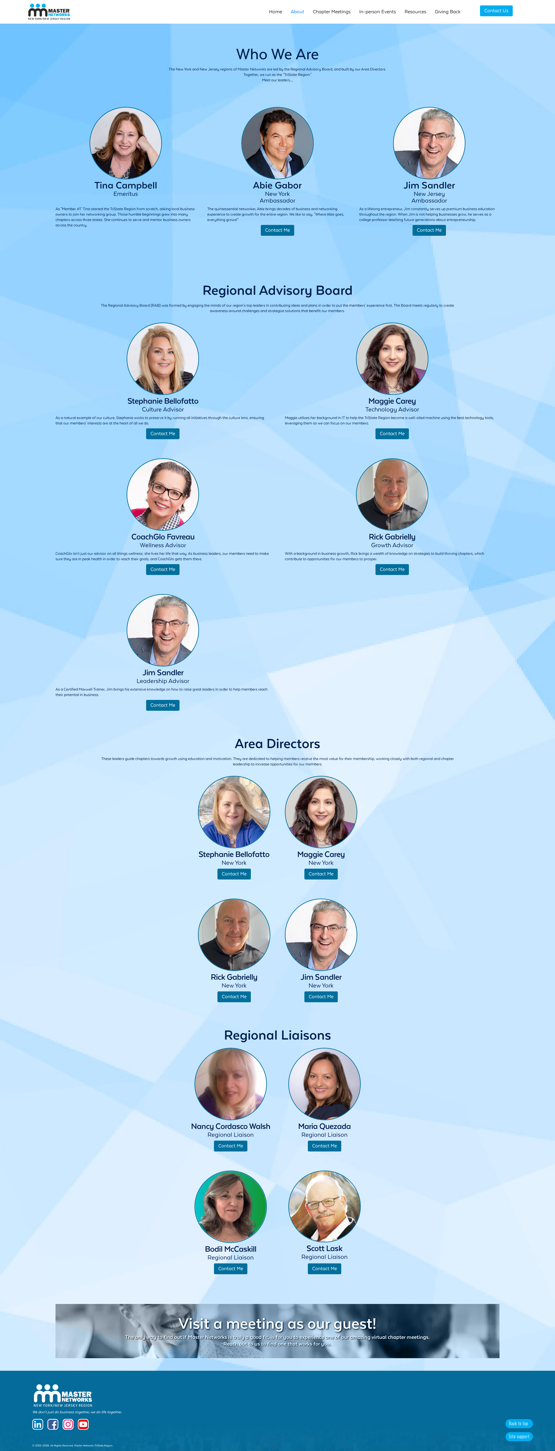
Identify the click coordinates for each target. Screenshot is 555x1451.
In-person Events (377, 12)
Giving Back (447, 12)
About (297, 12)
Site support (519, 1436)
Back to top (518, 1423)
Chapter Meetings (332, 12)
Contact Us (496, 10)
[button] (415, 11)
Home (275, 12)
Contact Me (277, 230)
